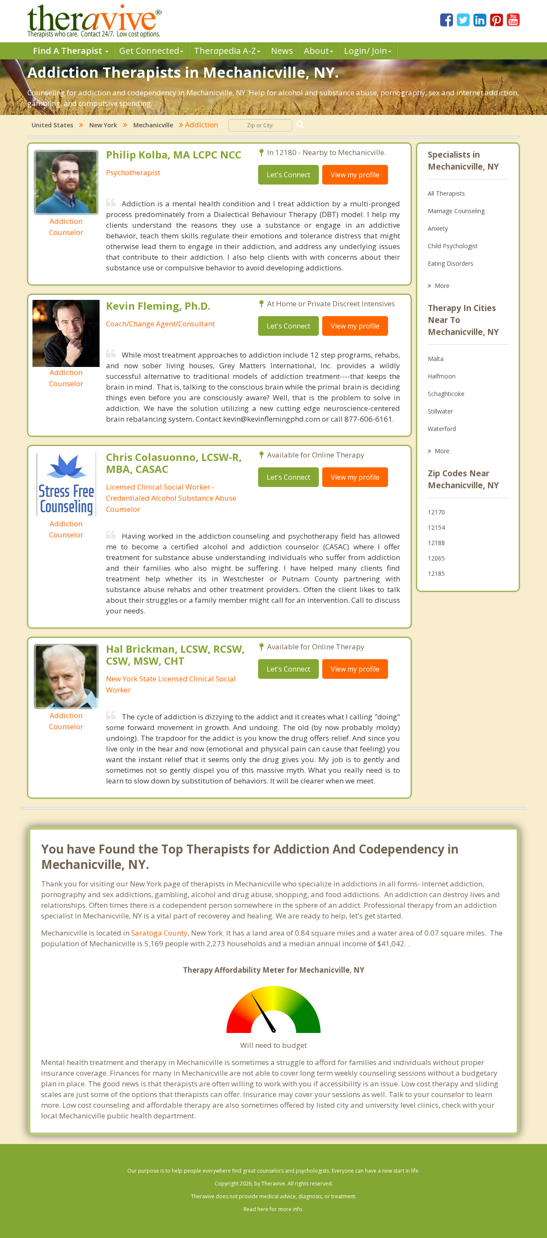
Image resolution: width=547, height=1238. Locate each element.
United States (52, 125)
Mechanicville (153, 125)
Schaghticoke (446, 394)
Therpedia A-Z (225, 50)
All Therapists (446, 193)
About (316, 50)
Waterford (442, 429)
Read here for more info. (273, 1209)
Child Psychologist (453, 246)
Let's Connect (288, 174)
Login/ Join (365, 50)
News (282, 50)
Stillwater (440, 411)
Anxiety (438, 228)
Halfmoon (442, 376)
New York (103, 125)
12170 (436, 512)
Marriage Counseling (456, 211)
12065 (436, 558)
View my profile (355, 174)
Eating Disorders (450, 263)
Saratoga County (159, 933)
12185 (436, 573)
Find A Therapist (68, 50)
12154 (436, 527)
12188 (436, 543)
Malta (436, 359)
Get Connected (149, 50)
